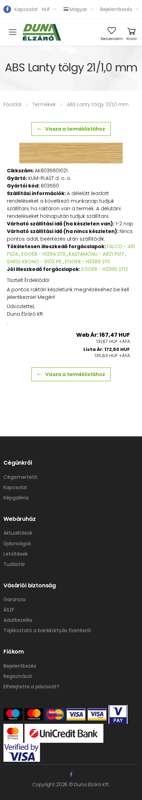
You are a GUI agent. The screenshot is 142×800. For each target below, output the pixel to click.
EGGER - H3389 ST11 (87, 261)
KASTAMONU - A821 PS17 (96, 254)
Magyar (78, 9)
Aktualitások (17, 532)
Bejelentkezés (116, 9)
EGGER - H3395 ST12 (104, 269)
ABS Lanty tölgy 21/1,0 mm (98, 104)
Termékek (44, 104)
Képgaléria (16, 497)
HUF (46, 9)
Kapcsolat (26, 9)
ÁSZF (8, 609)
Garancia (14, 599)
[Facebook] (7, 9)
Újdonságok (17, 543)
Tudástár (14, 564)
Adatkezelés (17, 620)
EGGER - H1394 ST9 (43, 254)
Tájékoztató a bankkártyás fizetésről (47, 630)
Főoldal (12, 104)
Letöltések (15, 553)
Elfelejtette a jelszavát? (31, 686)
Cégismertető (20, 477)
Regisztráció (17, 676)
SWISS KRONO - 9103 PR (34, 261)
